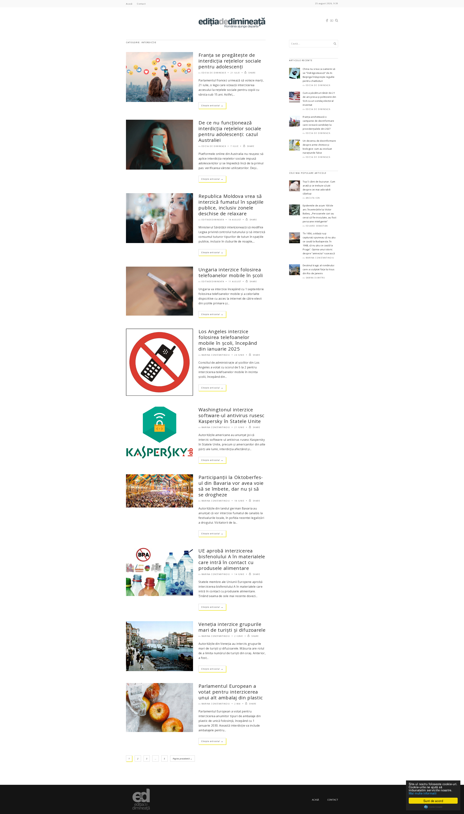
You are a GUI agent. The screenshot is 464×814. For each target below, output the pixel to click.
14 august (235, 219)
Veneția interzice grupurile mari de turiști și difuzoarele (232, 627)
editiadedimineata (213, 219)
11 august (235, 281)
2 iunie (238, 636)
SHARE (252, 72)
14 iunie (239, 574)
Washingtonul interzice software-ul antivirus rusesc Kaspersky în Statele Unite (231, 415)
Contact (141, 3)
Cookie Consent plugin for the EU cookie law (433, 807)
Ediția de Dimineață (214, 72)
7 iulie (235, 146)
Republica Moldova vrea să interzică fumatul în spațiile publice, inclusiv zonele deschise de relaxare (231, 205)
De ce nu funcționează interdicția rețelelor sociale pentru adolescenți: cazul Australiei (229, 131)
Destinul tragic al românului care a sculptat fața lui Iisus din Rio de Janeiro (319, 269)
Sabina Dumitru (315, 277)
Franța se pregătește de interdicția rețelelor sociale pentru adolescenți (229, 61)
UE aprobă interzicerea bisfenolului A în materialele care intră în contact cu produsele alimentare (231, 559)
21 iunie (239, 427)
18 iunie (239, 501)
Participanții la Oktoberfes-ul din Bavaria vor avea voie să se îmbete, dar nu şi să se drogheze (231, 486)
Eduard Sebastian (317, 226)
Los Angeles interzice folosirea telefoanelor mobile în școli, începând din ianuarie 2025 (227, 340)
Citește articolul (212, 105)
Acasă (129, 3)
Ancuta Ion (313, 198)
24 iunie (239, 355)
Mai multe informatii (422, 793)
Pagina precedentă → (182, 758)
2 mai (237, 703)
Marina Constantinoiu (216, 355)
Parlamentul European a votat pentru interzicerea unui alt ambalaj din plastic (230, 692)
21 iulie (235, 72)
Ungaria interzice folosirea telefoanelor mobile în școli (230, 272)
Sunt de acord (433, 800)
